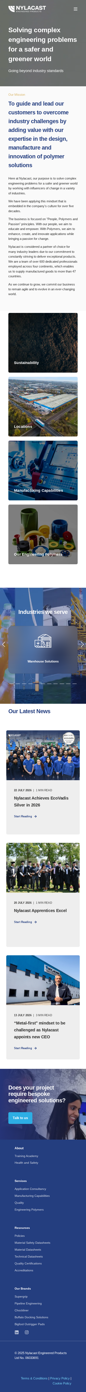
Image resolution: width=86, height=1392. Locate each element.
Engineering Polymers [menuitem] (29, 1209)
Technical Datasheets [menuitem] (29, 1256)
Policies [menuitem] (20, 1235)
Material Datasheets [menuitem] (28, 1249)
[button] (11, 683)
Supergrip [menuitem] (21, 1296)
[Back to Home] (27, 9)
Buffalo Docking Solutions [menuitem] (31, 1317)
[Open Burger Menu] (75, 9)
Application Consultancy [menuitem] (30, 1189)
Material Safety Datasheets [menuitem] (32, 1242)
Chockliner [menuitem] (22, 1310)
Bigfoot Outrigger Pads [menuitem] (30, 1324)
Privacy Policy (60, 1378)
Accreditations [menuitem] (24, 1270)
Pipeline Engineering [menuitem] (28, 1303)
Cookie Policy (62, 1383)
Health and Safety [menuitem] (26, 1162)
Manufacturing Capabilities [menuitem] (32, 1195)
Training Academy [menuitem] (26, 1156)
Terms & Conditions (34, 1378)
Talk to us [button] (20, 1118)
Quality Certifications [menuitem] (28, 1263)
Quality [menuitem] (19, 1202)
